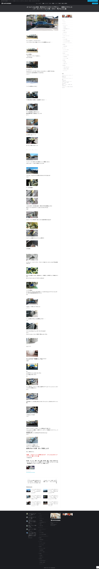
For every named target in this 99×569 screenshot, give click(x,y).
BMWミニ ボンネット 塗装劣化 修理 (67, 84)
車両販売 (64, 44)
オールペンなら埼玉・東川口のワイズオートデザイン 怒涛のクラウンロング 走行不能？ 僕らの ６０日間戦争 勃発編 (53, 503)
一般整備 (64, 30)
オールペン (64, 23)
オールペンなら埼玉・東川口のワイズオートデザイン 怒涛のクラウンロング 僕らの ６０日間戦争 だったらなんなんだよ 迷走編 (36, 503)
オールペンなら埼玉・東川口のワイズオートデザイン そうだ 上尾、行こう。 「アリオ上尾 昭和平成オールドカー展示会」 (36, 491)
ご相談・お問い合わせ (42, 560)
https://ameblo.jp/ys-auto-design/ (30, 472)
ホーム (64, 21)
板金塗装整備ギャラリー (67, 28)
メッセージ (40, 541)
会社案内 (40, 553)
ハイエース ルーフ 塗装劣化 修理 (66, 86)
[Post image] (28, 490)
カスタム (64, 37)
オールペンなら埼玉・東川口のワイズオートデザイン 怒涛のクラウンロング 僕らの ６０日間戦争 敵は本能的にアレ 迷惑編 (36, 497)
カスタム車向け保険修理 (43, 534)
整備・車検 (65, 32)
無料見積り (64, 65)
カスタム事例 (65, 39)
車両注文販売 (65, 46)
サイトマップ (65, 70)
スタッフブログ (66, 51)
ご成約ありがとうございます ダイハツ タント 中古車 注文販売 (67, 82)
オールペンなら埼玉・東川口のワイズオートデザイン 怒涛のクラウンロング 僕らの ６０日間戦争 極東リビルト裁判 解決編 (53, 491)
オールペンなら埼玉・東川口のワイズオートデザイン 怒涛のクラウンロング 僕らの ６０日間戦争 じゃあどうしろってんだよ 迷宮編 (53, 497)
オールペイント (66, 25)
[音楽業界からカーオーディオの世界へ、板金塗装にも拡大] (71, 16)
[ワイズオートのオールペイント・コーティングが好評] (63, 16)
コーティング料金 (66, 58)
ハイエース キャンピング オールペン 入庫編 (67, 79)
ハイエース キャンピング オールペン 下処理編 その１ (67, 76)
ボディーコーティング (66, 35)
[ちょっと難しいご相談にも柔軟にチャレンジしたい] (66, 16)
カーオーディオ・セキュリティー (68, 42)
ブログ (27, 15)
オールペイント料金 (42, 548)
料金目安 (40, 546)
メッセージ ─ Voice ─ (66, 49)
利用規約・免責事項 (42, 562)
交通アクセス (65, 63)
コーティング (41, 527)
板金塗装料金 (65, 56)
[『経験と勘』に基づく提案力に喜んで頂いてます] (68, 16)
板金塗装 (41, 520)
